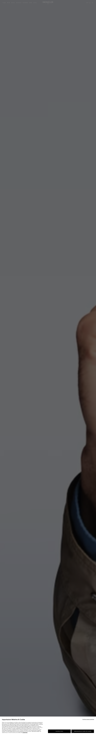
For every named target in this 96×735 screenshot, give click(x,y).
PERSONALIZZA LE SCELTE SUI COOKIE (82, 731)
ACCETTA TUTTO (59, 731)
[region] (48, 726)
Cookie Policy (24, 732)
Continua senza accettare (88, 719)
